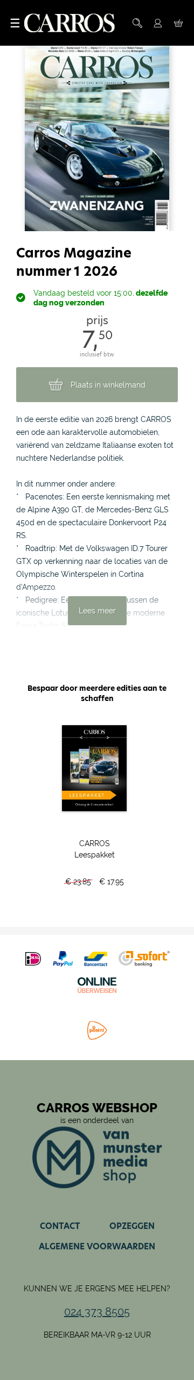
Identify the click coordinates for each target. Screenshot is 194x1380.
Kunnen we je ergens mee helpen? (97, 1288)
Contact (60, 1226)
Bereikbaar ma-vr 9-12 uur (97, 1335)
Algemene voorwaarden (97, 1246)
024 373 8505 (97, 1312)
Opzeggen (132, 1226)
